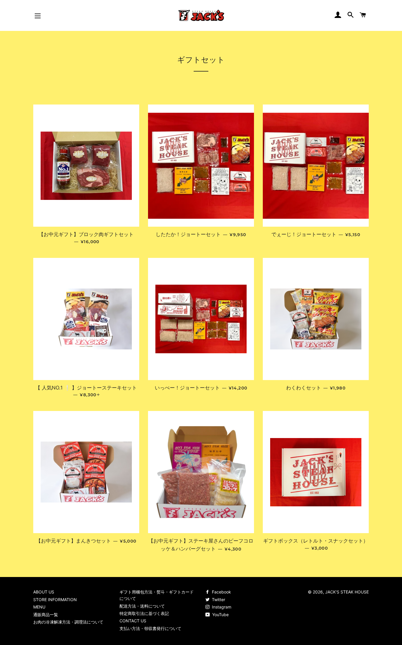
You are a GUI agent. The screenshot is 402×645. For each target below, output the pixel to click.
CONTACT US (132, 620)
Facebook (221, 591)
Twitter (218, 599)
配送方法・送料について (142, 605)
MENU (39, 606)
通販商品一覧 (45, 614)
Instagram (221, 606)
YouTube (220, 614)
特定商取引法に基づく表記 (144, 613)
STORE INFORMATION (55, 599)
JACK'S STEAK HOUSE (347, 591)
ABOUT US (43, 591)
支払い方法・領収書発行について (150, 628)
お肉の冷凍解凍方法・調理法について (68, 621)
